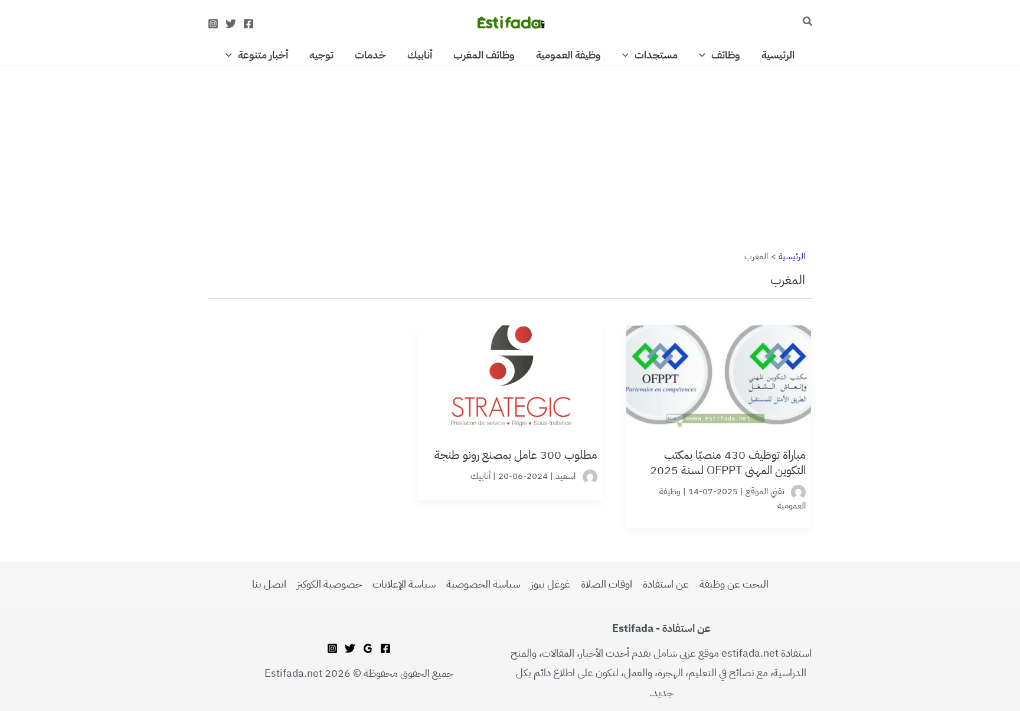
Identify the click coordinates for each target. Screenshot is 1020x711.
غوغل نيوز (550, 584)
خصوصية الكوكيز (329, 584)
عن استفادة (666, 584)
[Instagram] (213, 23)
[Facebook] (248, 23)
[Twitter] (230, 23)
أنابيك (480, 475)
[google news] (367, 648)
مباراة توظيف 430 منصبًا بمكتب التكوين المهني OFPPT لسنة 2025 (728, 462)
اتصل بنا (269, 584)
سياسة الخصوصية (483, 584)
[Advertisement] (510, 153)
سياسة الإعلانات (404, 584)
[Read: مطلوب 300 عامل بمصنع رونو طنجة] (510, 372)
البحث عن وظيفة (734, 584)
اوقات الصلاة (606, 584)
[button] (807, 22)
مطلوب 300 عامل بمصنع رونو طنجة (515, 454)
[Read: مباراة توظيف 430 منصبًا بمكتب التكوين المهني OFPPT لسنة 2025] (719, 372)
